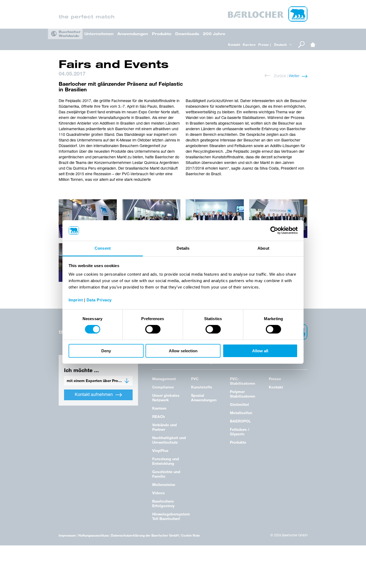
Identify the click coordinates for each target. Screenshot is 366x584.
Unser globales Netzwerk (166, 397)
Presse (263, 44)
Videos (158, 493)
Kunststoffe (201, 387)
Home (313, 44)
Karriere (249, 44)
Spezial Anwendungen (203, 397)
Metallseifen (241, 412)
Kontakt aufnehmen (94, 395)
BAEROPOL (240, 421)
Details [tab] (183, 248)
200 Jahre (214, 33)
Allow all (260, 351)
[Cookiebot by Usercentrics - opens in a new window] (274, 230)
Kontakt (234, 44)
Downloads (187, 33)
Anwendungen (132, 33)
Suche (301, 44)
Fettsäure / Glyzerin (239, 431)
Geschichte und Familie (166, 473)
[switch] (152, 329)
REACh (158, 416)
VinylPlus (160, 450)
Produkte (161, 33)
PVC (195, 378)
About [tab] (263, 248)
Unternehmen (99, 33)
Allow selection (183, 351)
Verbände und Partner (164, 427)
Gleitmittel (239, 404)
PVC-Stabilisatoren (242, 380)
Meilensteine (163, 484)
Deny (106, 351)
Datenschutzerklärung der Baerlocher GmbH (145, 535)
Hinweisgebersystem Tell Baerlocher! (171, 516)
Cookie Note (190, 535)
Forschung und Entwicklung (165, 461)
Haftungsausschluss (93, 535)
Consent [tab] (103, 248)
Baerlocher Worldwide (69, 33)
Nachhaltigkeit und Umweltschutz (169, 439)
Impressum (67, 535)
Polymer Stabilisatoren (242, 393)
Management (164, 378)
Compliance (163, 387)
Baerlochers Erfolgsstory (163, 503)
